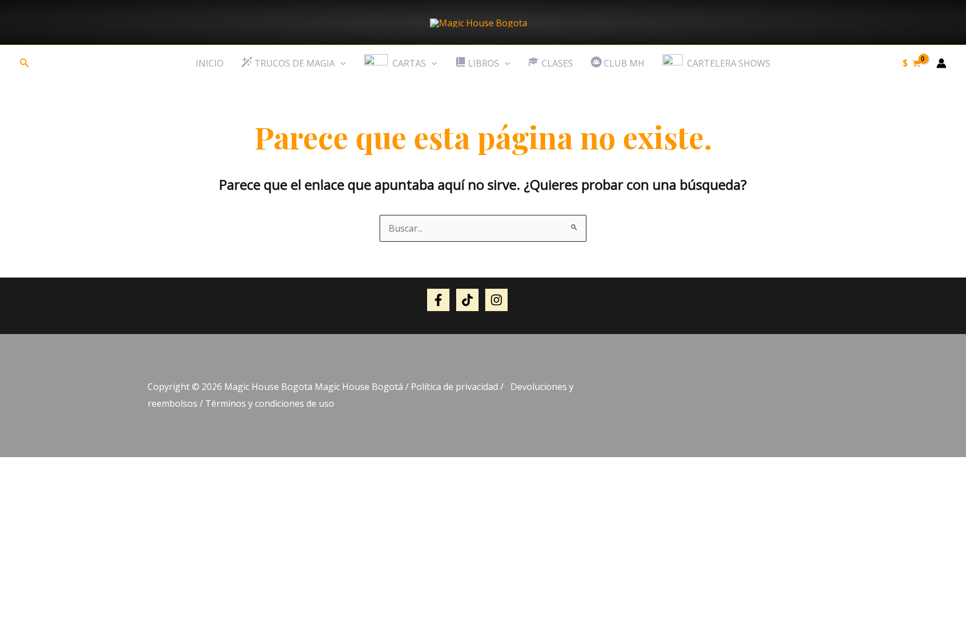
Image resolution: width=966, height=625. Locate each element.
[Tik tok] (467, 300)
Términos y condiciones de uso (269, 403)
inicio (210, 63)
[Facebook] (438, 300)
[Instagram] (496, 300)
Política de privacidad (454, 386)
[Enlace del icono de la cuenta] (941, 63)
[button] (25, 63)
